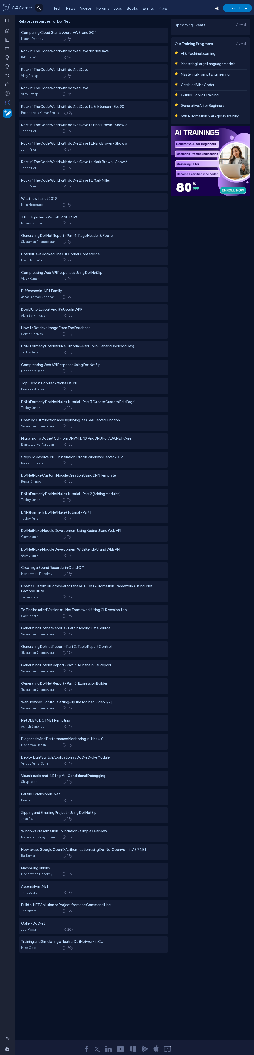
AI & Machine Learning (198, 53)
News (70, 8)
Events (148, 8)
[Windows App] (133, 1049)
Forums (102, 8)
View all (241, 25)
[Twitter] (97, 1049)
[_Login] (8, 1048)
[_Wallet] (8, 48)
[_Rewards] (8, 93)
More (163, 8)
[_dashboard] (8, 39)
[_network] (8, 75)
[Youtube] (121, 1049)
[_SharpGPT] (8, 102)
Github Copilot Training (200, 95)
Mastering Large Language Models (208, 64)
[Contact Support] (167, 1049)
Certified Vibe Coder (197, 84)
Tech (57, 8)
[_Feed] (8, 30)
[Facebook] (86, 1049)
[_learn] (8, 57)
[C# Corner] (7, 7)
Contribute (238, 8)
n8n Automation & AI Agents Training (210, 116)
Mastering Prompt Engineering (205, 74)
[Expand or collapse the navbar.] (8, 20)
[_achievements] (8, 66)
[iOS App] (156, 1049)
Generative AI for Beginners (203, 105)
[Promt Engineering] (210, 161)
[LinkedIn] (108, 1049)
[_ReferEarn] (8, 84)
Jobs (118, 8)
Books (132, 8)
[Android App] (144, 1049)
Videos (86, 8)
